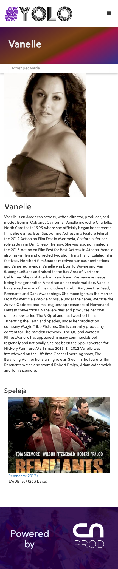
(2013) (23, 476)
